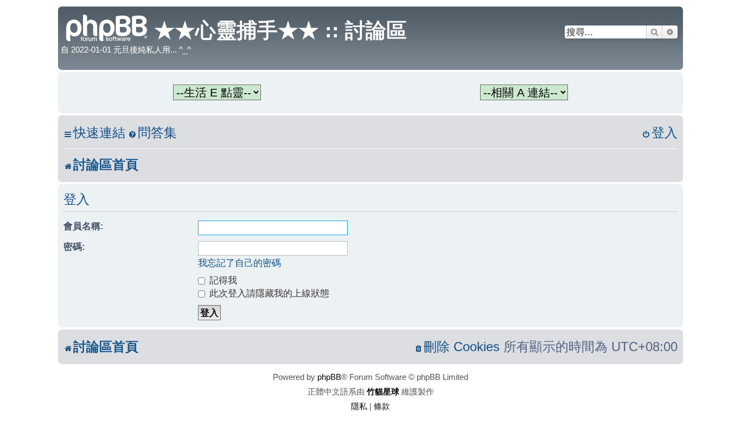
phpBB (329, 377)
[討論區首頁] (107, 26)
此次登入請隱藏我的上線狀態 (268, 293)
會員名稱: (83, 226)
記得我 (222, 280)
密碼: (74, 246)
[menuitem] (152, 133)
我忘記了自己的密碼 (239, 263)
